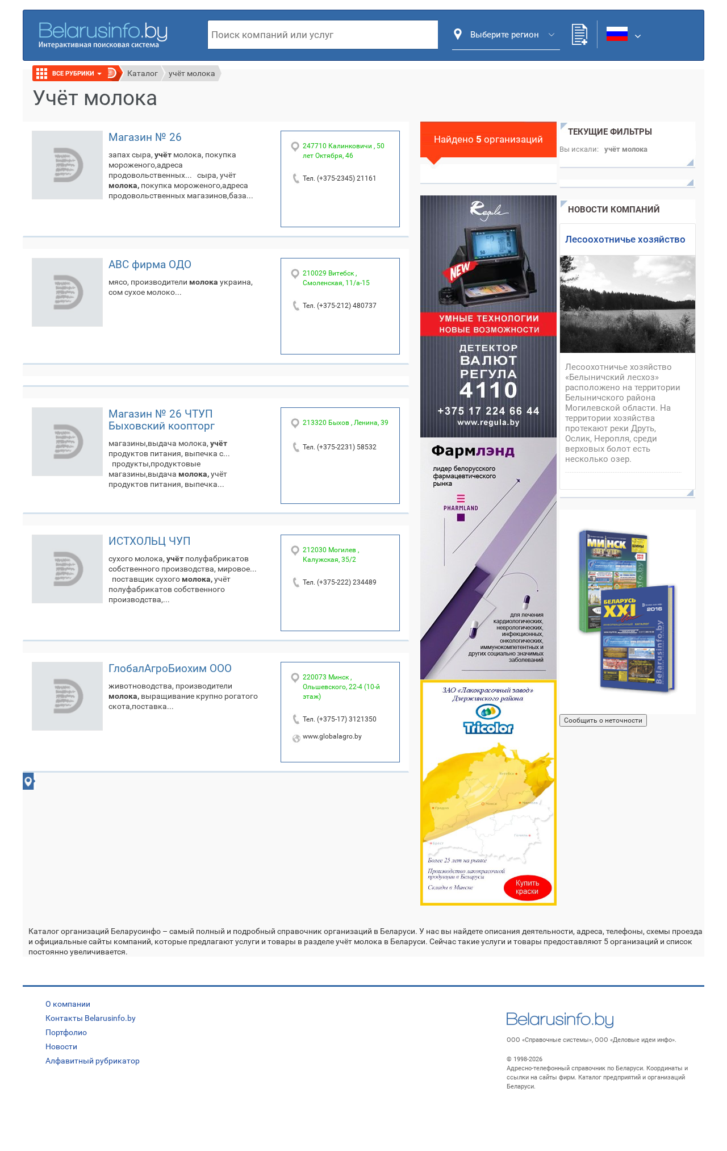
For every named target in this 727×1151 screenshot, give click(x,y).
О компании (67, 1003)
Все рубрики (74, 73)
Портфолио (66, 1032)
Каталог (142, 73)
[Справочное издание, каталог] (627, 612)
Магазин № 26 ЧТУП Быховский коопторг (161, 419)
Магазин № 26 (145, 137)
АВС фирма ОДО (149, 264)
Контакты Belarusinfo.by (90, 1018)
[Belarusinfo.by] (103, 34)
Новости (61, 1046)
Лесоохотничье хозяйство (625, 239)
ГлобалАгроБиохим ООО (170, 668)
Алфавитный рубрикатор (92, 1060)
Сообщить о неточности (603, 720)
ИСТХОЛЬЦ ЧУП (149, 541)
